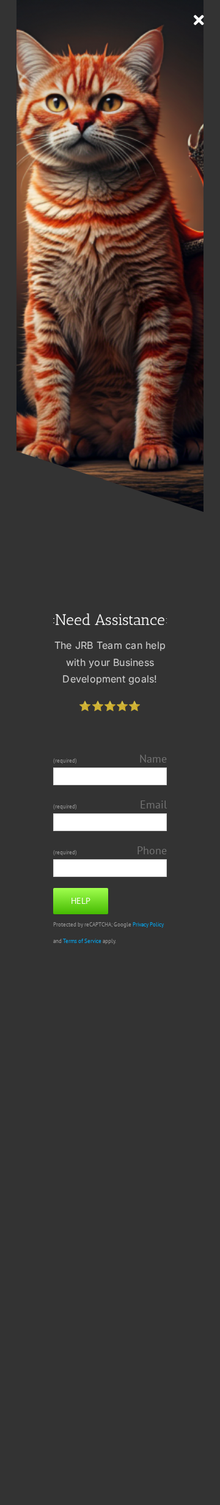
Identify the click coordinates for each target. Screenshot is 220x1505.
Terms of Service (82, 941)
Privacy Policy (148, 924)
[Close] (199, 20)
